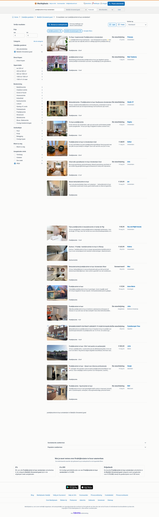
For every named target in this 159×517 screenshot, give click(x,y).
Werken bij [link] (63, 500)
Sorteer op (130, 21)
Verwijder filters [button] (87, 31)
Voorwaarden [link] (61, 3)
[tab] (112, 25)
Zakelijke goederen (53, 31)
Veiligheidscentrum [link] (71, 3)
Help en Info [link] (72, 495)
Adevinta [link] (82, 500)
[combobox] (49, 9)
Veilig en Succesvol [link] (59, 495)
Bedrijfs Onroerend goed (72, 31)
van (15, 32)
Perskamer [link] (73, 500)
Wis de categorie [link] (38, 41)
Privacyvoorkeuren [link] (122, 495)
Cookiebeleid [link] (109, 495)
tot (27, 32)
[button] (95, 3)
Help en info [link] (52, 3)
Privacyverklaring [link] (96, 495)
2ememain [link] (101, 500)
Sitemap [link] (110, 500)
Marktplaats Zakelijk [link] (43, 495)
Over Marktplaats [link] (51, 500)
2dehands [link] (91, 500)
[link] (41, 3)
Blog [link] (32, 495)
